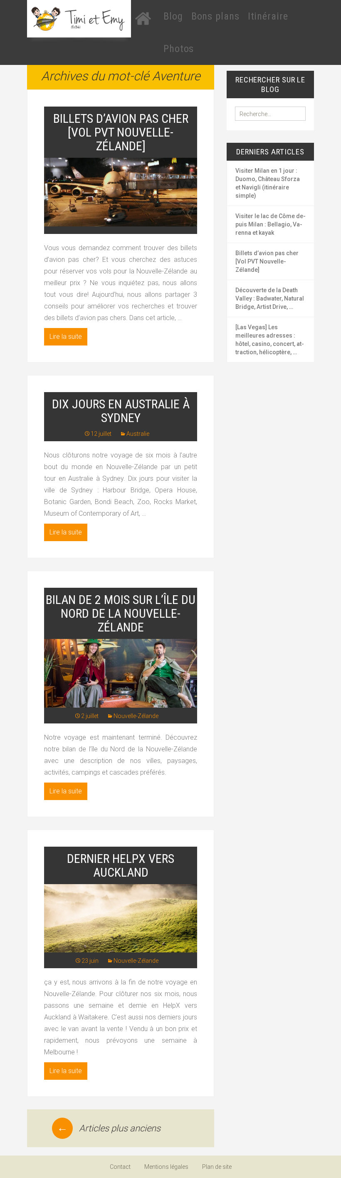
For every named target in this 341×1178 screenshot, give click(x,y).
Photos (178, 49)
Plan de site (217, 1166)
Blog (173, 16)
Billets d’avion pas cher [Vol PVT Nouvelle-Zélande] (120, 132)
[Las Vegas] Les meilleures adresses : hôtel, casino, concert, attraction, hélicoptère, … (269, 339)
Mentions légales (166, 1166)
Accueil (143, 18)
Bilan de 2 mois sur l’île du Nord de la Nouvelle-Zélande (120, 613)
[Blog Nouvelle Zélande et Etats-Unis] (79, 18)
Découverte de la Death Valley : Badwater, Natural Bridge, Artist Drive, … (269, 298)
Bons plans (215, 16)
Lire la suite (65, 336)
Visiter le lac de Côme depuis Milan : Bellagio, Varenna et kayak (270, 224)
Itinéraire (268, 16)
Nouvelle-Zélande (136, 716)
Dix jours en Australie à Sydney (121, 411)
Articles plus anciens (109, 1128)
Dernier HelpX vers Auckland (120, 865)
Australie (137, 433)
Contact (120, 1166)
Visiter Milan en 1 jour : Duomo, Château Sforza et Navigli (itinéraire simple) (267, 183)
